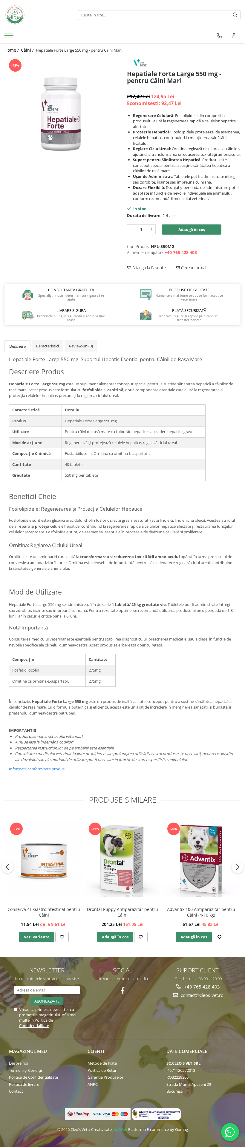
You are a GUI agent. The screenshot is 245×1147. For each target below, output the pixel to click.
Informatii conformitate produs (37, 769)
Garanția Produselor (105, 1077)
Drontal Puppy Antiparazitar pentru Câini (122, 912)
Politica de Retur (102, 1070)
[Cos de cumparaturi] (234, 36)
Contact (16, 1091)
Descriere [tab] (17, 346)
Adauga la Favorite (148, 267)
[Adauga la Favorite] (62, 937)
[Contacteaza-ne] (219, 36)
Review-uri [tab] (81, 346)
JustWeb (120, 1129)
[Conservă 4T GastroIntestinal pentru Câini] (44, 859)
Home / (12, 50)
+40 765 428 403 (201, 987)
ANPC (93, 1084)
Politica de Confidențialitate (33, 1077)
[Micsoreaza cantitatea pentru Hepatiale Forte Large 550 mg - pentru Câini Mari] (131, 229)
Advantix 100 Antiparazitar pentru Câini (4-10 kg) (201, 912)
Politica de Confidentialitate (36, 1022)
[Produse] (9, 37)
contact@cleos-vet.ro (201, 995)
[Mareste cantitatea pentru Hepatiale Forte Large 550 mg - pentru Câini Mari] (151, 229)
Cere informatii (194, 267)
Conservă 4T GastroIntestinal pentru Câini (43, 912)
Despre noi (18, 1063)
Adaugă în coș (191, 229)
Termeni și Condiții (25, 1070)
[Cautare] (235, 15)
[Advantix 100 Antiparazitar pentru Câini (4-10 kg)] (201, 859)
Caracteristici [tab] (47, 346)
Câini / (28, 50)
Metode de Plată (102, 1063)
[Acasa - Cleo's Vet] (36, 14)
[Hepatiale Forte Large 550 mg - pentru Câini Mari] (61, 114)
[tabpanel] (61, 114)
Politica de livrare (24, 1084)
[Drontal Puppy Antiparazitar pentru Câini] (122, 859)
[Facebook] (122, 990)
